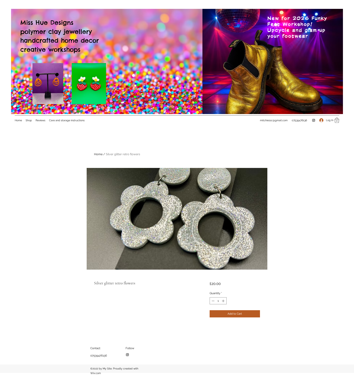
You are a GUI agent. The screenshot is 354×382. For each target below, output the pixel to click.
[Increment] (223, 300)
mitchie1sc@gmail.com (274, 120)
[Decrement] (212, 300)
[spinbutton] (218, 300)
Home (98, 154)
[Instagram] (313, 120)
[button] (337, 120)
